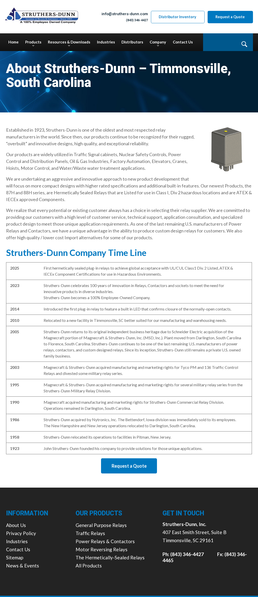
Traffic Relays (90, 533)
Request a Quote (230, 17)
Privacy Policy (21, 533)
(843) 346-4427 (137, 20)
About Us (16, 525)
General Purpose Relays (101, 525)
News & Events (22, 565)
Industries (17, 541)
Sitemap (14, 557)
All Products (89, 565)
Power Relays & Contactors (105, 541)
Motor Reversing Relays (101, 549)
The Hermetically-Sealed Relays (110, 557)
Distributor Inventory (177, 17)
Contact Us (18, 549)
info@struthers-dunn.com (125, 14)
